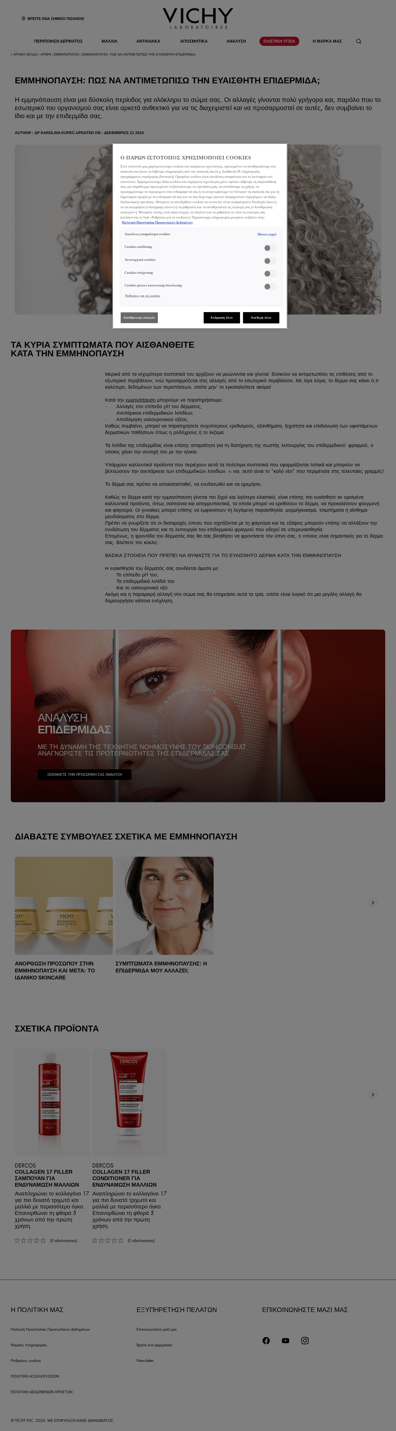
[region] (199, 236)
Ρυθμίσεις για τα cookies (142, 295)
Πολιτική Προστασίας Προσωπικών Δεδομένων (157, 222)
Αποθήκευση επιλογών (139, 317)
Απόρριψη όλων (221, 317)
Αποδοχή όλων (261, 317)
